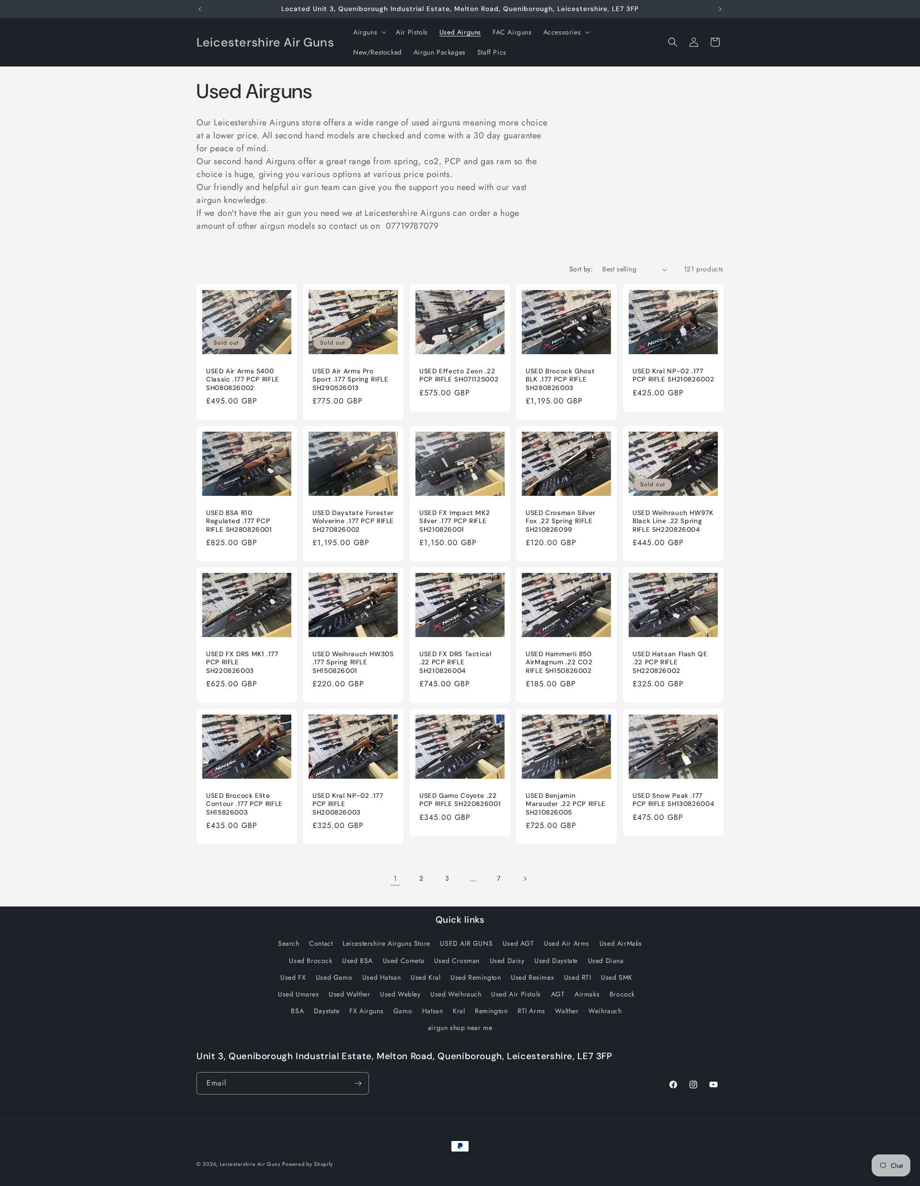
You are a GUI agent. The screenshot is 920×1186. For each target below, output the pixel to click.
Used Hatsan (381, 977)
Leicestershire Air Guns (250, 1164)
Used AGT (518, 943)
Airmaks (587, 994)
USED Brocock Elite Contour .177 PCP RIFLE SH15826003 (244, 803)
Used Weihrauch (455, 994)
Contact (321, 943)
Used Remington (475, 977)
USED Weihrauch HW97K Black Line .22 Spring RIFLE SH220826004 (672, 521)
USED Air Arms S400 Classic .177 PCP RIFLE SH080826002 (242, 379)
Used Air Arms (566, 943)
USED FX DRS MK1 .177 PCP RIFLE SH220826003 (242, 662)
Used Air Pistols (516, 994)
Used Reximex (532, 977)
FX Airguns (366, 1011)
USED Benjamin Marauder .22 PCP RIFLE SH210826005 (566, 803)
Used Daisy (507, 960)
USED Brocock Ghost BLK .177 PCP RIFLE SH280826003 (560, 379)
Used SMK (616, 977)
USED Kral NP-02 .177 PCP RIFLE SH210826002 (673, 375)
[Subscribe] (357, 1083)
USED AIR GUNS (466, 943)
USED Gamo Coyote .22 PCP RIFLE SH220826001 (460, 799)
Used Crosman (457, 960)
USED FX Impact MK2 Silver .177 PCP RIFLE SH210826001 (454, 521)
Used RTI (577, 977)
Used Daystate (556, 960)
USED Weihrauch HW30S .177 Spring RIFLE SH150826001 (353, 662)
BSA (297, 1011)
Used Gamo (334, 977)
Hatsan (432, 1011)
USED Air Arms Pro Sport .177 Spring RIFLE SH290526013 (350, 379)
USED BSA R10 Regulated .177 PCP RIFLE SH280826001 (239, 521)
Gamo (402, 1011)
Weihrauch (604, 1011)
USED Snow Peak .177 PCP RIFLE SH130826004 (673, 799)
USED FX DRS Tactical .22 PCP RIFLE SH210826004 (455, 662)
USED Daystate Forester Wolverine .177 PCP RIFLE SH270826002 (353, 521)
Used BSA (357, 960)
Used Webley (400, 994)
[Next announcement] (720, 9)
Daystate (327, 1011)
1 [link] (395, 878)
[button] (368, 32)
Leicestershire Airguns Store (386, 943)
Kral (459, 1011)
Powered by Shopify (307, 1164)
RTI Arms (531, 1011)
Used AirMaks (620, 943)
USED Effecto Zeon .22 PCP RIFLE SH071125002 (458, 375)
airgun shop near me (460, 1027)
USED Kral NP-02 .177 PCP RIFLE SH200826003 (347, 803)
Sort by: (581, 269)
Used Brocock (310, 960)
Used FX (293, 977)
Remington (491, 1011)
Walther (566, 1011)
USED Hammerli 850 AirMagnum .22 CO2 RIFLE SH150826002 (559, 662)
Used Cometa (404, 960)
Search (288, 943)
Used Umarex (298, 994)
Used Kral (425, 977)
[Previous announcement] (199, 9)
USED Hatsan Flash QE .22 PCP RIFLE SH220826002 (670, 662)
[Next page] (524, 878)
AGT (558, 994)
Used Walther (349, 994)
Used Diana (606, 960)
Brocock (622, 994)
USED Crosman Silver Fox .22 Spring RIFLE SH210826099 (561, 521)
